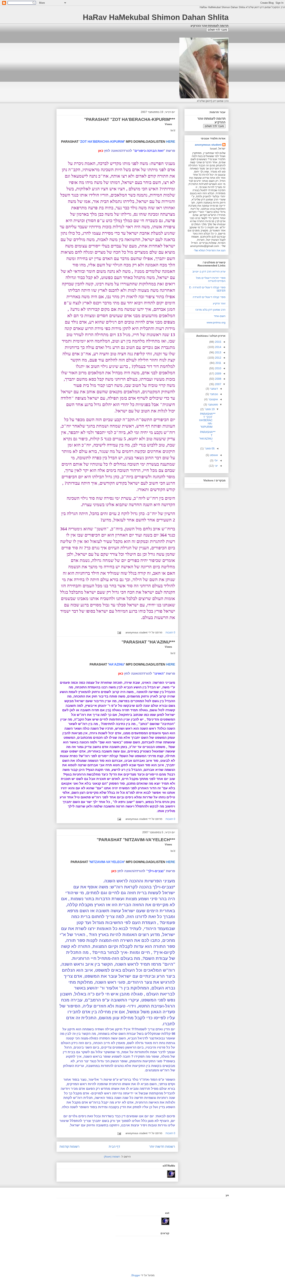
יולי (215, 460)
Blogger (135, 1275)
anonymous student (208, 144)
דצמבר (213, 388)
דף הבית (114, 1146)
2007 (217, 384)
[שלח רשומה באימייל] (119, 632)
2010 (217, 368)
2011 (218, 362)
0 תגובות (170, 632)
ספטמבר (212, 404)
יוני (216, 465)
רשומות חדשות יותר (162, 1146)
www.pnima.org (216, 322)
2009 (217, 373)
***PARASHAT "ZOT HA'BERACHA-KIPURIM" (129, 119)
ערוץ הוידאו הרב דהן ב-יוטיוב (208, 271)
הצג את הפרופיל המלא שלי (209, 250)
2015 (217, 341)
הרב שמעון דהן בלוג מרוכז (210, 309)
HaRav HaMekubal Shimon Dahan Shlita (156, 17)
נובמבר (213, 394)
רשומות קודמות (69, 1146)
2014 (217, 347)
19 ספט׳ (209, 409)
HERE (170, 141)
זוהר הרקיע (219, 303)
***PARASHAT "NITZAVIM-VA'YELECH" (136, 839)
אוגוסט (213, 455)
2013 (217, 352)
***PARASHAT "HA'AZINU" (148, 642)
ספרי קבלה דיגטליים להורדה (209, 297)
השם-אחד (219, 316)
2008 (217, 378)
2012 (217, 357)
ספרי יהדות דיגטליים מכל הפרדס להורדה (210, 279)
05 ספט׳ (209, 448)
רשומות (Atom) (112, 1156)
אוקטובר (213, 399)
